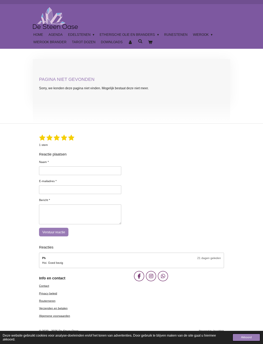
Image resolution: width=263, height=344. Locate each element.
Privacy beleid (48, 293)
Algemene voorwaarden (54, 315)
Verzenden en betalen (53, 308)
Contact (44, 285)
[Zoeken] (140, 41)
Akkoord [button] (246, 337)
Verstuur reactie (53, 232)
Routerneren (47, 300)
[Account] (130, 42)
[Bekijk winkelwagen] (150, 42)
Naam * (44, 162)
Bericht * (44, 200)
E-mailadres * (48, 181)
